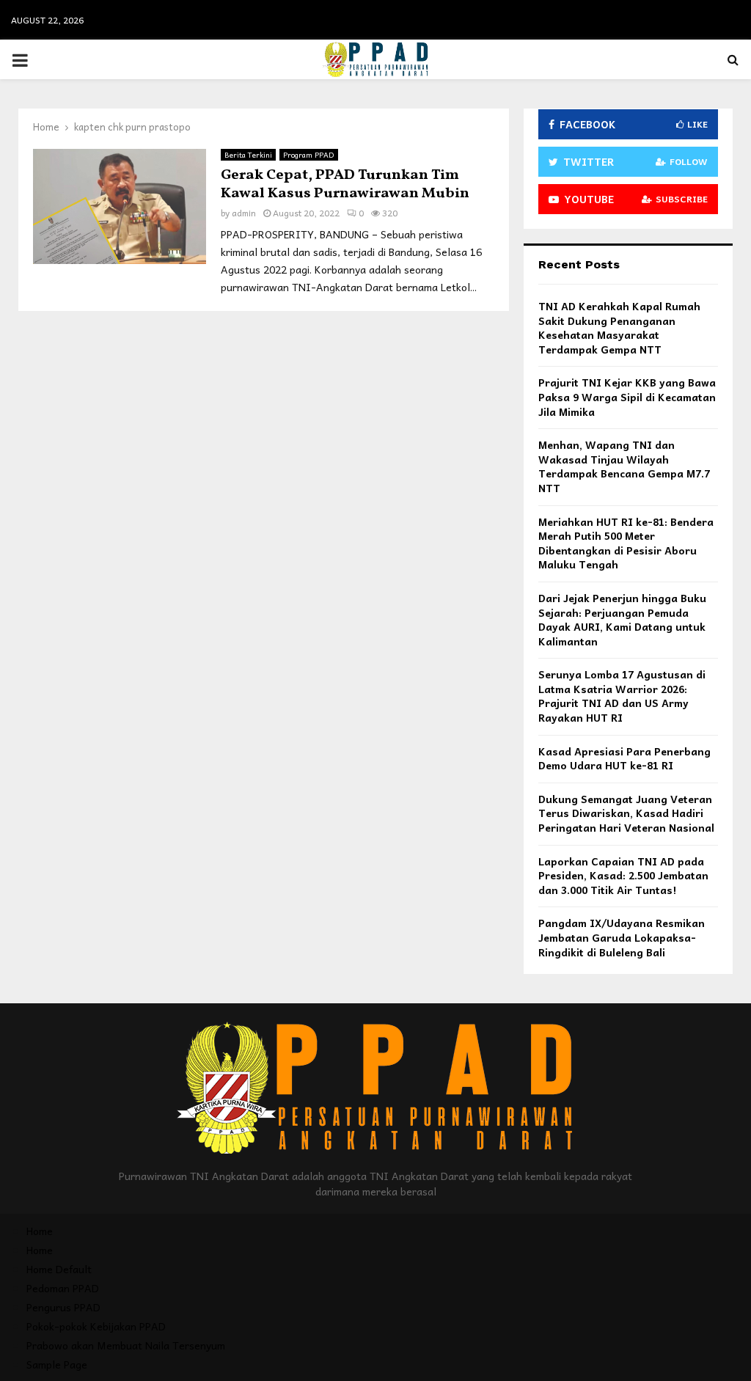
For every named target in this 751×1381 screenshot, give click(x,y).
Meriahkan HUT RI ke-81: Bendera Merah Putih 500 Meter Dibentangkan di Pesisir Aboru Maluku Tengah (626, 543)
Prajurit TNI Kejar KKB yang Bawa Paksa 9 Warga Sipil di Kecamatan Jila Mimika (627, 396)
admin (244, 212)
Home (39, 1231)
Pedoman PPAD (62, 1288)
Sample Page (56, 1364)
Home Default (59, 1269)
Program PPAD (308, 155)
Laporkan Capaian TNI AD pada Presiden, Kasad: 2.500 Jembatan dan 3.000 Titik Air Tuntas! (623, 875)
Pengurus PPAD (63, 1307)
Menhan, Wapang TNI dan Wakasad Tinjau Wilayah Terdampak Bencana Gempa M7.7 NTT (624, 466)
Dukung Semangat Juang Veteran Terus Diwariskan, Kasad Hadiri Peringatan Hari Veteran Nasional (626, 813)
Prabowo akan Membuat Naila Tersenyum (125, 1345)
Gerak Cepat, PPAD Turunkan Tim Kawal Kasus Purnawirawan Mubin (345, 184)
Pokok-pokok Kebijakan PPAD (96, 1326)
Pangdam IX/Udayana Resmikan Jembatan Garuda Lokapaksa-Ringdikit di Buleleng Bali (621, 937)
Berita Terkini (248, 155)
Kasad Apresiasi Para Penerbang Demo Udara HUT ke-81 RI (624, 758)
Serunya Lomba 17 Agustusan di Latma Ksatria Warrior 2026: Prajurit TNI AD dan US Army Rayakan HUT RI (622, 695)
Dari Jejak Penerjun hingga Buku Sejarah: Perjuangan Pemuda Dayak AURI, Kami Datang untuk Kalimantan (622, 619)
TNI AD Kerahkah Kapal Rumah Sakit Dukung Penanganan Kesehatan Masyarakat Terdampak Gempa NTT (619, 327)
